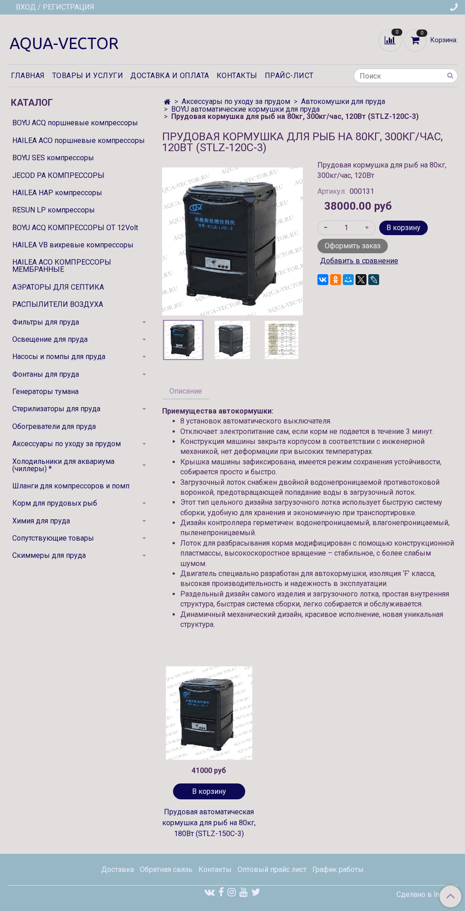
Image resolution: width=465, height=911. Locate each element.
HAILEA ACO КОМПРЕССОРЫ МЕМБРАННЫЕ (61, 266)
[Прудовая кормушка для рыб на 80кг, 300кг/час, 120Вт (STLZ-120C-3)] (232, 240)
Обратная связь (166, 869)
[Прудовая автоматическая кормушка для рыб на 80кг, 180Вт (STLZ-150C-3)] (209, 713)
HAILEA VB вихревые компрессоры (73, 245)
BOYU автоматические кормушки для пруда (245, 109)
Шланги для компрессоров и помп (70, 486)
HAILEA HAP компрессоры (57, 192)
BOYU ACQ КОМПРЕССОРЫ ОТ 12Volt (75, 227)
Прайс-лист (289, 75)
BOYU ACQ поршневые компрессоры (75, 122)
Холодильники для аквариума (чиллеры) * (63, 465)
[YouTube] (243, 892)
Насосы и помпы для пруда (58, 356)
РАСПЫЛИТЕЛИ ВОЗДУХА (57, 304)
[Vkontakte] (209, 892)
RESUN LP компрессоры (53, 210)
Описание (185, 391)
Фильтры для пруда (45, 322)
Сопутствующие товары (53, 538)
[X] (361, 279)
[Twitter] (255, 892)
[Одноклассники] (335, 279)
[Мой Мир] (348, 279)
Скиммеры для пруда (49, 555)
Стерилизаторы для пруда (56, 408)
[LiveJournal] (373, 279)
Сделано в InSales (427, 894)
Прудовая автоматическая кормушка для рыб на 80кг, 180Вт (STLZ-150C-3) (209, 823)
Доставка (117, 869)
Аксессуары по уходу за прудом (236, 101)
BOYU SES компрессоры (53, 157)
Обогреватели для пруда (54, 426)
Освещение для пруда (50, 339)
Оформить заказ (353, 245)
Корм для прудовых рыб (54, 503)
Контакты (237, 75)
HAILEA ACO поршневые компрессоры (78, 140)
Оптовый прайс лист (272, 869)
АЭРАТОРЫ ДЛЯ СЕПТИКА (58, 287)
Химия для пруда (41, 521)
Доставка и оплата (169, 75)
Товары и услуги (88, 75)
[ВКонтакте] (322, 279)
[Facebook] (221, 892)
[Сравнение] (391, 39)
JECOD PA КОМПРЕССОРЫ (58, 175)
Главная (28, 75)
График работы (338, 869)
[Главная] (167, 102)
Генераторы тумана (45, 391)
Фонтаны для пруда (45, 374)
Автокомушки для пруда (343, 101)
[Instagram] (232, 892)
